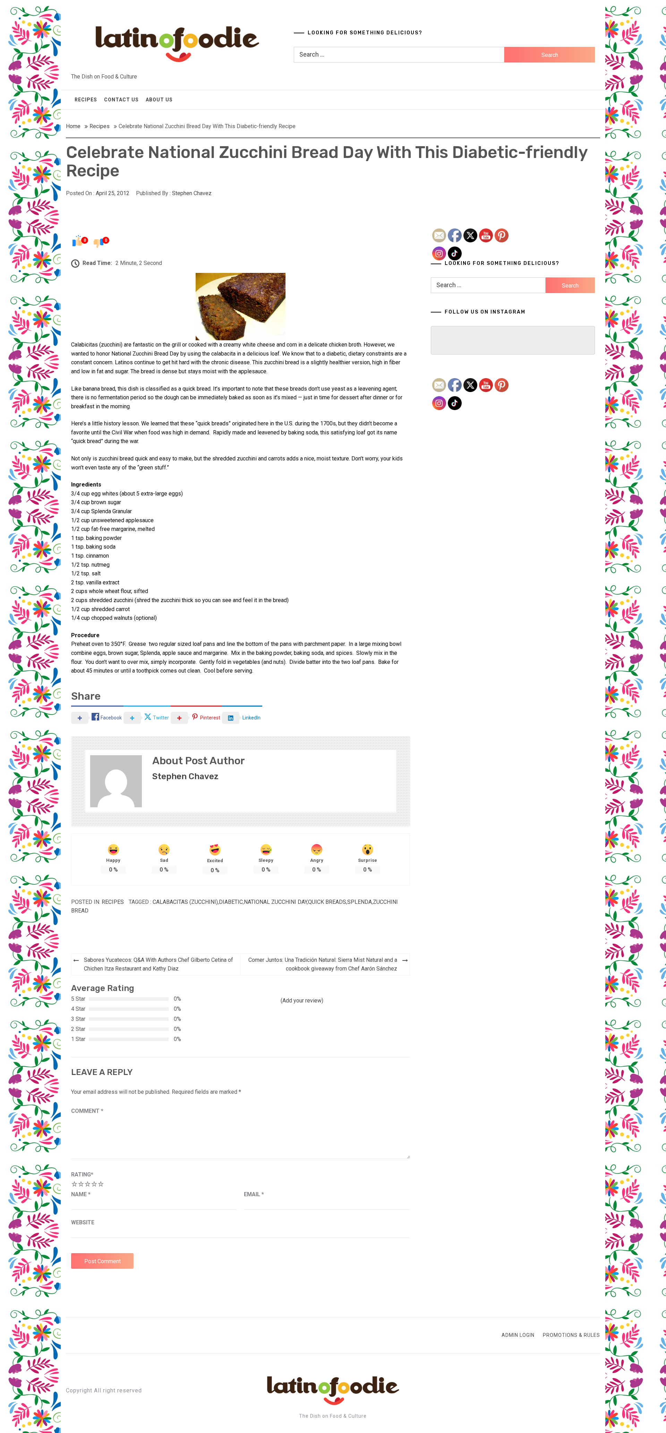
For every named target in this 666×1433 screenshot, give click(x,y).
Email (254, 1194)
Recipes (86, 99)
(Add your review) (302, 1000)
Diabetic (231, 902)
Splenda (359, 902)
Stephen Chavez (192, 193)
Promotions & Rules (571, 1335)
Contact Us (121, 99)
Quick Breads (327, 902)
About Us (159, 99)
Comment (87, 1111)
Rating (82, 1174)
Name (81, 1194)
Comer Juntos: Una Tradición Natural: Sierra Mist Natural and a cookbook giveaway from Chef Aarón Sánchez (322, 964)
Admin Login (518, 1335)
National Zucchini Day (275, 902)
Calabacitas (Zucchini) (185, 902)
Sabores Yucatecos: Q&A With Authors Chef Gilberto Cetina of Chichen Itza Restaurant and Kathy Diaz (158, 964)
